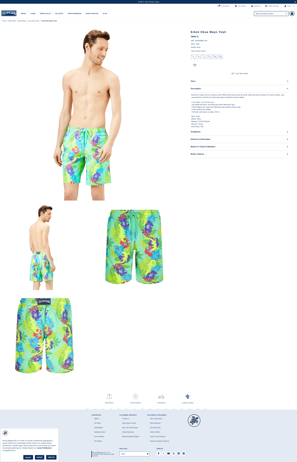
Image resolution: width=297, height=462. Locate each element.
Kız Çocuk (59, 13)
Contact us (125, 419)
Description (196, 89)
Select (123, 454)
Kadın (33, 13)
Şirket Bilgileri (98, 427)
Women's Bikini (155, 432)
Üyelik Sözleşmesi (128, 432)
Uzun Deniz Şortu (241, 73)
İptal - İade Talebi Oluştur (130, 427)
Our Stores (97, 423)
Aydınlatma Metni (99, 432)
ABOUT (96, 419)
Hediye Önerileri (74, 13)
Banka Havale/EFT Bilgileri (130, 436)
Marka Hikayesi (92, 13)
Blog (105, 13)
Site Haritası (98, 441)
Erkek (23, 13)
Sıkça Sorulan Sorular (129, 423)
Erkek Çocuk (45, 13)
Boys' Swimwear (155, 423)
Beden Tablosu (197, 154)
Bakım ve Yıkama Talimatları (203, 147)
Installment (195, 132)
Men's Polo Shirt (155, 427)
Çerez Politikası (99, 436)
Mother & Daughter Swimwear (159, 441)
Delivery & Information (200, 139)
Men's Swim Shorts (156, 419)
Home (4, 21)
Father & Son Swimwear (157, 436)
